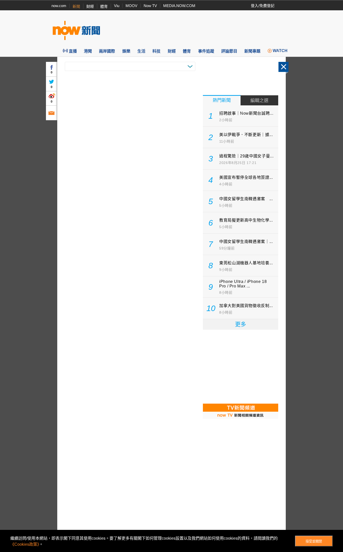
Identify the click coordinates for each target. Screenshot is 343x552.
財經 (90, 6)
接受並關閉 (314, 541)
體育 (104, 6)
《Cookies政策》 (24, 544)
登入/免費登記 (262, 6)
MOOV (131, 6)
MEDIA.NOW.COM (179, 6)
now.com (58, 6)
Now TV (150, 6)
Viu (116, 6)
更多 (240, 324)
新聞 (76, 6)
